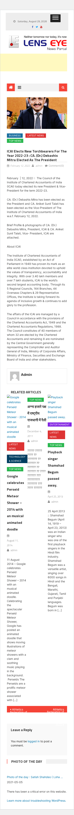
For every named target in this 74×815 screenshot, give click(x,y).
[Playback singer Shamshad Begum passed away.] (57, 407)
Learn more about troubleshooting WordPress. (36, 800)
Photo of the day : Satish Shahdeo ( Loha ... (35, 777)
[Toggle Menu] (55, 18)
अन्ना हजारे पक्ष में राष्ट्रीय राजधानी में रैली (36, 413)
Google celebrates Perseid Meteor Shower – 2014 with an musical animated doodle (15, 503)
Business (15, 135)
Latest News (35, 135)
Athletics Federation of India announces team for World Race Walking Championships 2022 (53, 710)
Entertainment (60, 424)
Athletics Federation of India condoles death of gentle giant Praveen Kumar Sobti (20, 710)
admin (39, 166)
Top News (15, 140)
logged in (34, 741)
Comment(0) (56, 165)
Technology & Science (17, 459)
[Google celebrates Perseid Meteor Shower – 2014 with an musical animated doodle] (16, 417)
